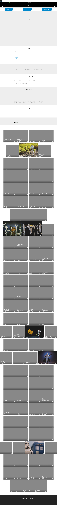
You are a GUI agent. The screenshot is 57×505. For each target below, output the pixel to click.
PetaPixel (17, 57)
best (24, 110)
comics (31, 110)
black (26, 110)
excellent (28, 111)
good (41, 111)
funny (39, 111)
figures (35, 111)
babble (16, 52)
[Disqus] (28, 33)
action (17, 110)
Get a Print (47, 9)
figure (33, 111)
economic (39, 110)
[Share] (15, 142)
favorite (31, 111)
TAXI (16, 58)
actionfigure (19, 110)
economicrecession (24, 111)
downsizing (36, 110)
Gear (32, 69)
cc (27, 110)
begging (23, 110)
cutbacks (33, 110)
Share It (9, 9)
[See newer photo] (5, 4)
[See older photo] (51, 4)
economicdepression (18, 111)
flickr (36, 111)
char (28, 110)
